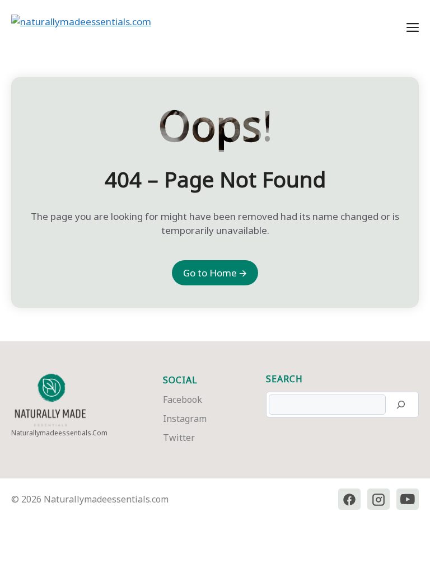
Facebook (182, 399)
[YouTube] (407, 499)
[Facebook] (349, 499)
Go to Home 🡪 (215, 272)
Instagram (185, 418)
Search (284, 379)
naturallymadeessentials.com (59, 433)
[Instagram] (378, 499)
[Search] (401, 404)
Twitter (179, 437)
